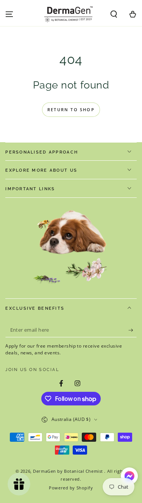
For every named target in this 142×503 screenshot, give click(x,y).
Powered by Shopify (71, 488)
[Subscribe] (132, 330)
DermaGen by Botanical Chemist (68, 471)
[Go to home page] (70, 14)
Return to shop (71, 109)
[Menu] (9, 14)
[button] (114, 14)
